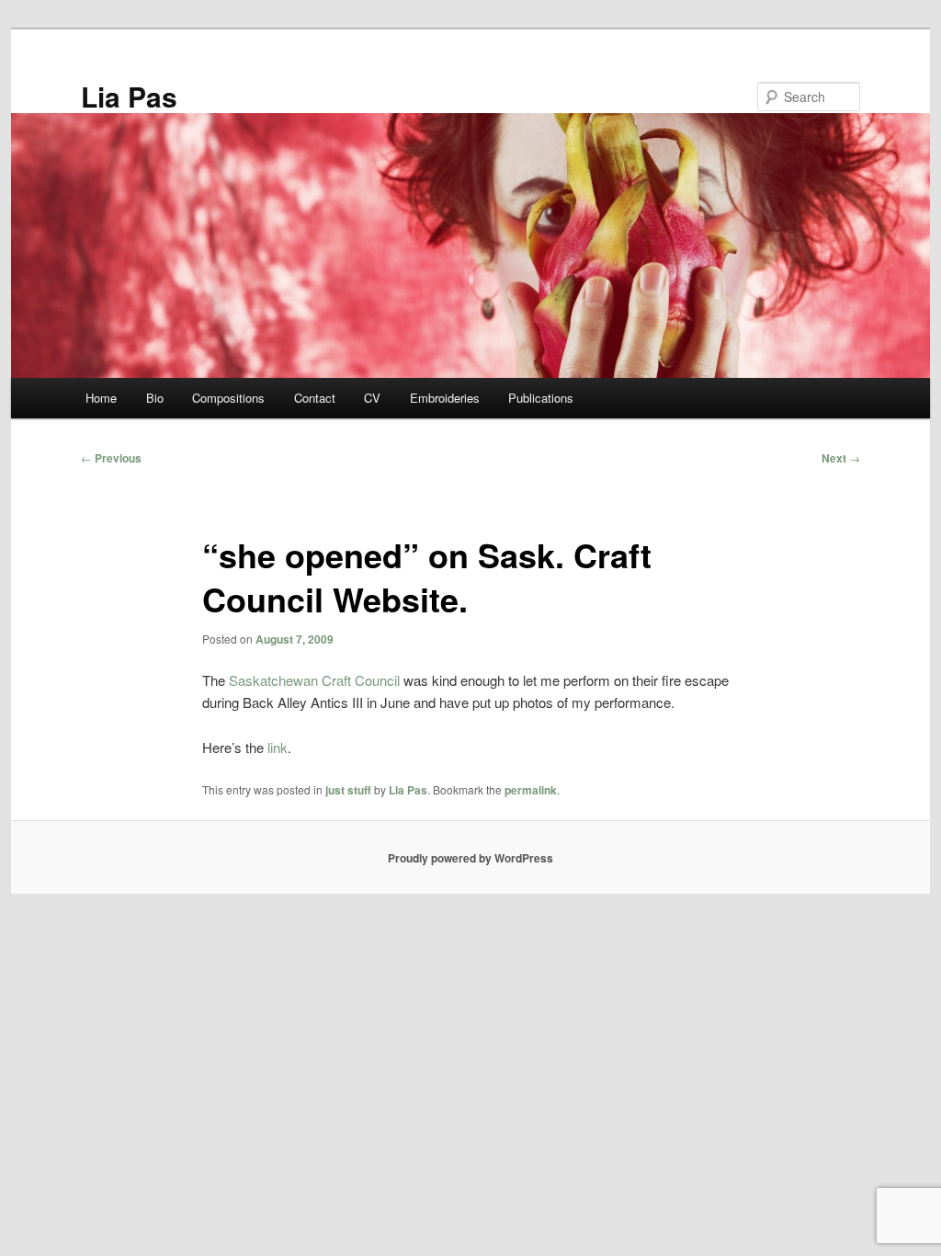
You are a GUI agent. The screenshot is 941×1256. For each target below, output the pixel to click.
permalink (531, 790)
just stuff (348, 790)
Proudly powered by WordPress (470, 858)
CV (372, 397)
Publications (540, 397)
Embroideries (445, 397)
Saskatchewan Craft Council (314, 680)
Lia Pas (129, 96)
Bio (155, 397)
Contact (314, 397)
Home (101, 397)
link (277, 747)
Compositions (228, 397)
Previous (111, 458)
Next (841, 458)
